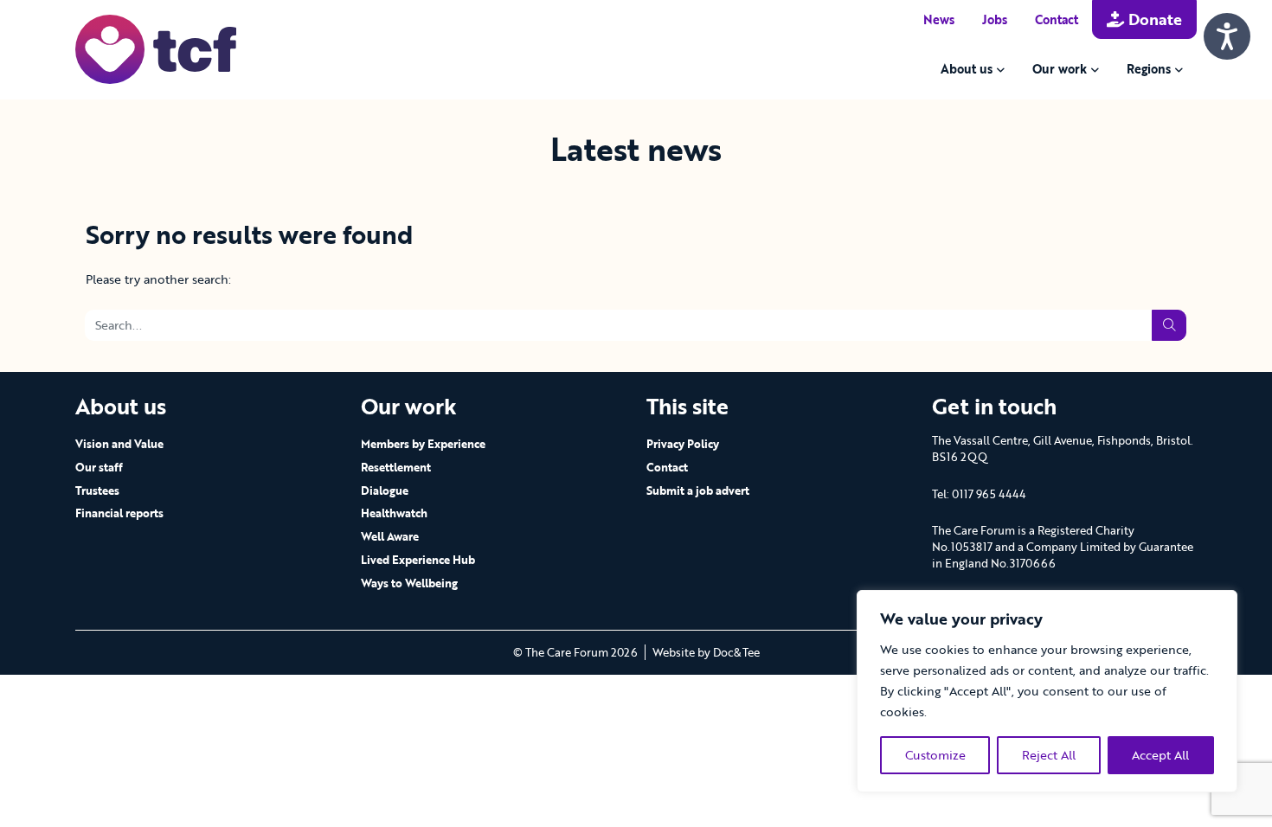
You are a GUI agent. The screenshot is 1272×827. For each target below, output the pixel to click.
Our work (1059, 69)
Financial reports (119, 513)
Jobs (994, 19)
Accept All (1160, 755)
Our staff (99, 467)
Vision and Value (119, 444)
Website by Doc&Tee (706, 652)
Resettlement (396, 467)
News (938, 19)
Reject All (1049, 755)
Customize (935, 755)
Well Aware (390, 536)
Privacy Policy (682, 444)
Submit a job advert (697, 490)
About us (967, 69)
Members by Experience (423, 444)
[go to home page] (155, 48)
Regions (1149, 69)
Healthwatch (394, 513)
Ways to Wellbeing (409, 583)
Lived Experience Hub (418, 559)
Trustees (97, 490)
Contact (1056, 19)
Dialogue (384, 490)
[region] (1047, 691)
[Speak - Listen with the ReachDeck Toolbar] (1227, 36)
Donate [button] (1153, 19)
